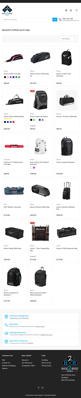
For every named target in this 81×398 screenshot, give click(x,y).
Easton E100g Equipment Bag (66, 248)
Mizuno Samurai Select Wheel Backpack (38, 294)
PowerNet (7, 159)
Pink (8, 77)
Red (13, 122)
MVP (5, 204)
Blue (10, 122)
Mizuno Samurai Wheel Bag (39, 207)
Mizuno (32, 71)
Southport (30, 343)
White (37, 120)
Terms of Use (46, 363)
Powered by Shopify (50, 395)
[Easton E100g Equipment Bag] (66, 232)
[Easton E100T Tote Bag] (14, 57)
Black (5, 77)
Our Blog (45, 360)
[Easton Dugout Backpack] (40, 100)
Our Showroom (27, 363)
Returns (4, 368)
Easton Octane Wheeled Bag (14, 116)
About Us (25, 360)
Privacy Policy (46, 366)
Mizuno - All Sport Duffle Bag (66, 116)
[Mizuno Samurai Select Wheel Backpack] (40, 276)
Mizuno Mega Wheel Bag (12, 248)
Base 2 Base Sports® (36, 395)
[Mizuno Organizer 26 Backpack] (14, 276)
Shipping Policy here (46, 335)
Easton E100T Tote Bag (12, 74)
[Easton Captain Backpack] (66, 146)
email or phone (40, 326)
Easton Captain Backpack (65, 162)
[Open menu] (76, 10)
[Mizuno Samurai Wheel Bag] (40, 191)
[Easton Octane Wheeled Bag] (14, 100)
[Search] (55, 19)
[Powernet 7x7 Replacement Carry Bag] (14, 146)
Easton (6, 71)
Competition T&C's (28, 366)
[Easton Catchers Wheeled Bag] (66, 191)
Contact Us (6, 363)
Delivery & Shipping (9, 366)
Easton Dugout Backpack (39, 116)
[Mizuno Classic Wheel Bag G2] (40, 57)
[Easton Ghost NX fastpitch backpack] (40, 146)
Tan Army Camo (42, 120)
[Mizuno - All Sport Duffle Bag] (66, 100)
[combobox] (30, 19)
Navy (13, 77)
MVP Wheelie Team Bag (12, 207)
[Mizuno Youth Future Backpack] (66, 57)
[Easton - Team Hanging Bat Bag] (40, 232)
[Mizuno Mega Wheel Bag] (14, 232)
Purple (10, 77)
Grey (19, 77)
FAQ (3, 360)
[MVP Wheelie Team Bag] (14, 191)
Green (16, 77)
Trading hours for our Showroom (19, 318)
